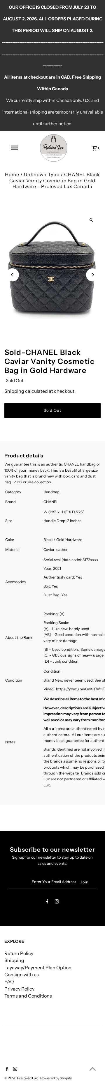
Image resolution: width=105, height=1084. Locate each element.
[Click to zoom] (91, 220)
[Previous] (12, 274)
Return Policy (18, 953)
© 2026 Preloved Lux (21, 1078)
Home (12, 174)
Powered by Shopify (56, 1078)
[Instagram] (57, 902)
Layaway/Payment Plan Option (37, 967)
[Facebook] (47, 902)
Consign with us (21, 974)
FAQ (9, 981)
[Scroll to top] (92, 1068)
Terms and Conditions (28, 996)
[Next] (92, 274)
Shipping (14, 391)
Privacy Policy (19, 989)
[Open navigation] (14, 148)
